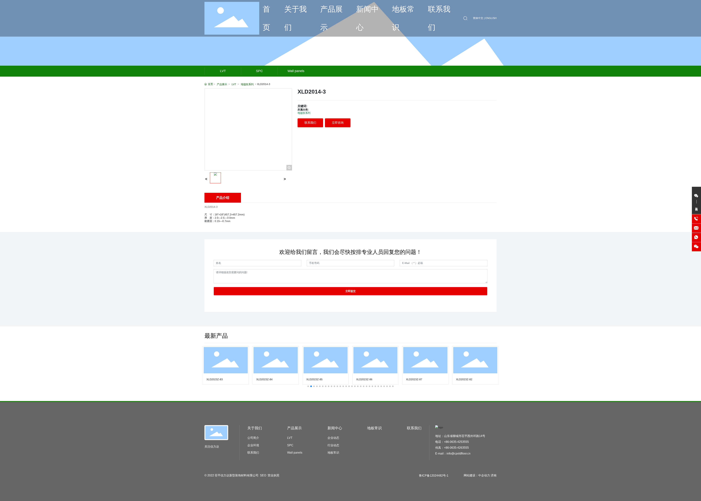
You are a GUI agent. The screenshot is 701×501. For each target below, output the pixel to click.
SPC (259, 71)
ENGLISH (491, 18)
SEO (263, 475)
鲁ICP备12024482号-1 (433, 475)
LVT (223, 71)
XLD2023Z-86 (364, 379)
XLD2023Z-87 (414, 379)
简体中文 (478, 18)
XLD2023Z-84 (264, 379)
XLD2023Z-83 (214, 379)
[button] (308, 386)
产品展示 (222, 84)
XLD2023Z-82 (464, 379)
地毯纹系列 (247, 84)
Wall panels (296, 71)
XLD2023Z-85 (314, 379)
